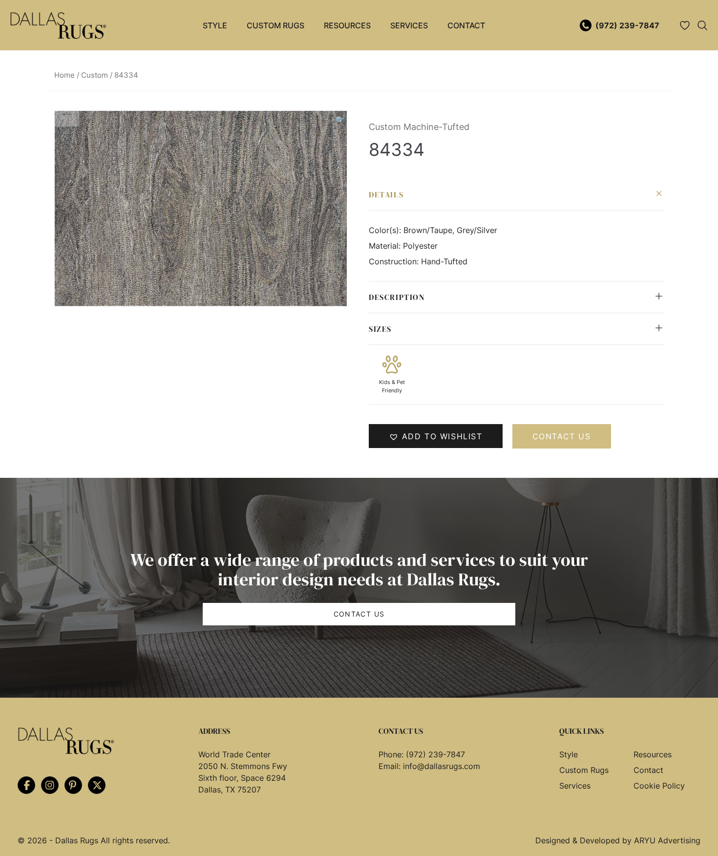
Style (215, 25)
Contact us (561, 436)
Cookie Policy (659, 786)
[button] (340, 120)
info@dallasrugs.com (441, 766)
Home (64, 75)
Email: (391, 766)
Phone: (392, 754)
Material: (386, 246)
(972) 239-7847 (627, 25)
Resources (347, 25)
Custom (94, 75)
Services (409, 25)
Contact (466, 25)
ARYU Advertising (667, 840)
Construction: (395, 261)
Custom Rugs (275, 25)
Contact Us (359, 614)
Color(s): (386, 230)
